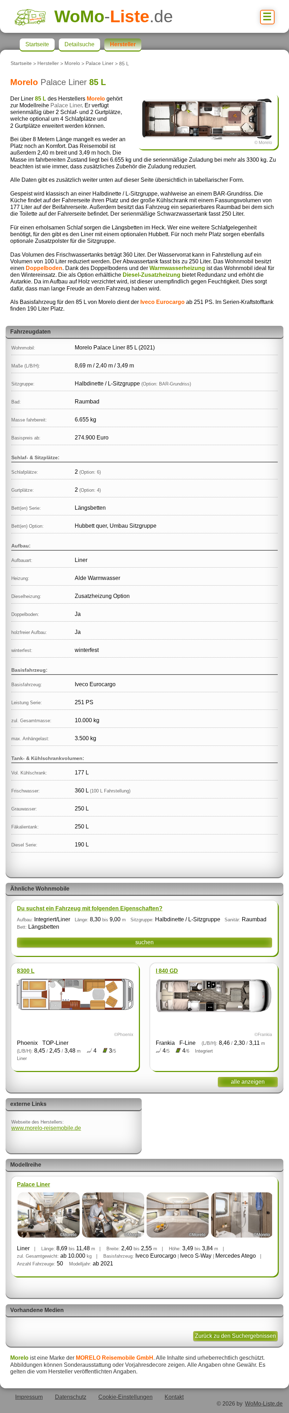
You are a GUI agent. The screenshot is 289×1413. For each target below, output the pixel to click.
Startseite (21, 63)
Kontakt (174, 1397)
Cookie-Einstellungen (125, 1397)
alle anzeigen (248, 1082)
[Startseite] (34, 16)
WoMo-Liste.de (264, 1404)
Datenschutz (70, 1397)
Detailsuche (79, 44)
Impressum (29, 1397)
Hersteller (48, 63)
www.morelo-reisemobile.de (46, 1128)
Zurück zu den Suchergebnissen (235, 1336)
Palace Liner (99, 63)
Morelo (72, 63)
